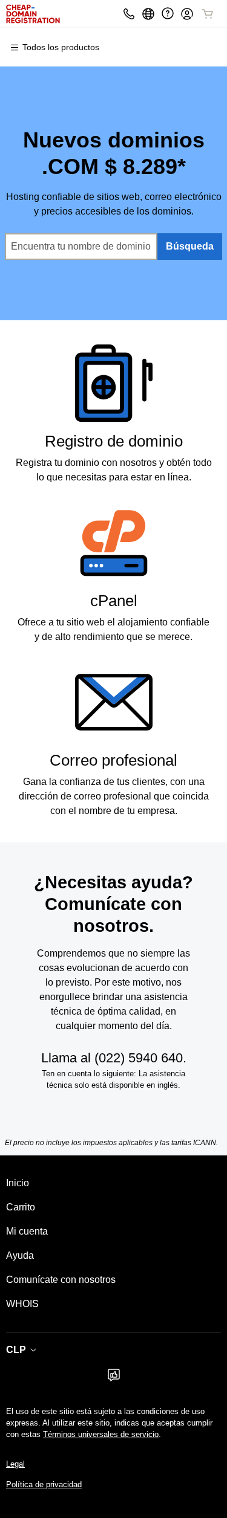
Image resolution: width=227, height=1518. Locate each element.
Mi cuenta (27, 1231)
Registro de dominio (114, 441)
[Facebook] (114, 1379)
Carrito (20, 1207)
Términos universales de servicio (101, 1434)
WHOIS (22, 1304)
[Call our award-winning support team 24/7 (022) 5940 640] (167, 13)
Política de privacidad (44, 1484)
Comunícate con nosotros (61, 1279)
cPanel (113, 600)
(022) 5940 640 (138, 1057)
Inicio (17, 1183)
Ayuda (20, 1255)
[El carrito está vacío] (208, 14)
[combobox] (81, 246)
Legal (15, 1463)
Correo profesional (113, 760)
